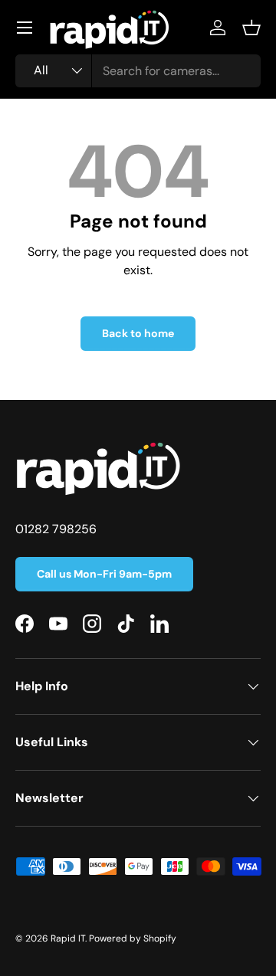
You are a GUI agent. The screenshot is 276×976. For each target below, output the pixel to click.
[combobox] (138, 70)
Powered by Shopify (132, 938)
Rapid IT (68, 938)
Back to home (138, 333)
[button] (251, 27)
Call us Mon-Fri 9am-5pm (104, 574)
